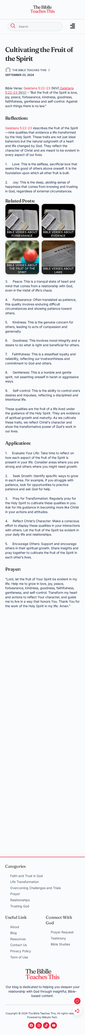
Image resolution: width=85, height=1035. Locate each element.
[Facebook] (31, 1025)
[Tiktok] (46, 1025)
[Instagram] (39, 1025)
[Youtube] (54, 1025)
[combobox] (35, 26)
